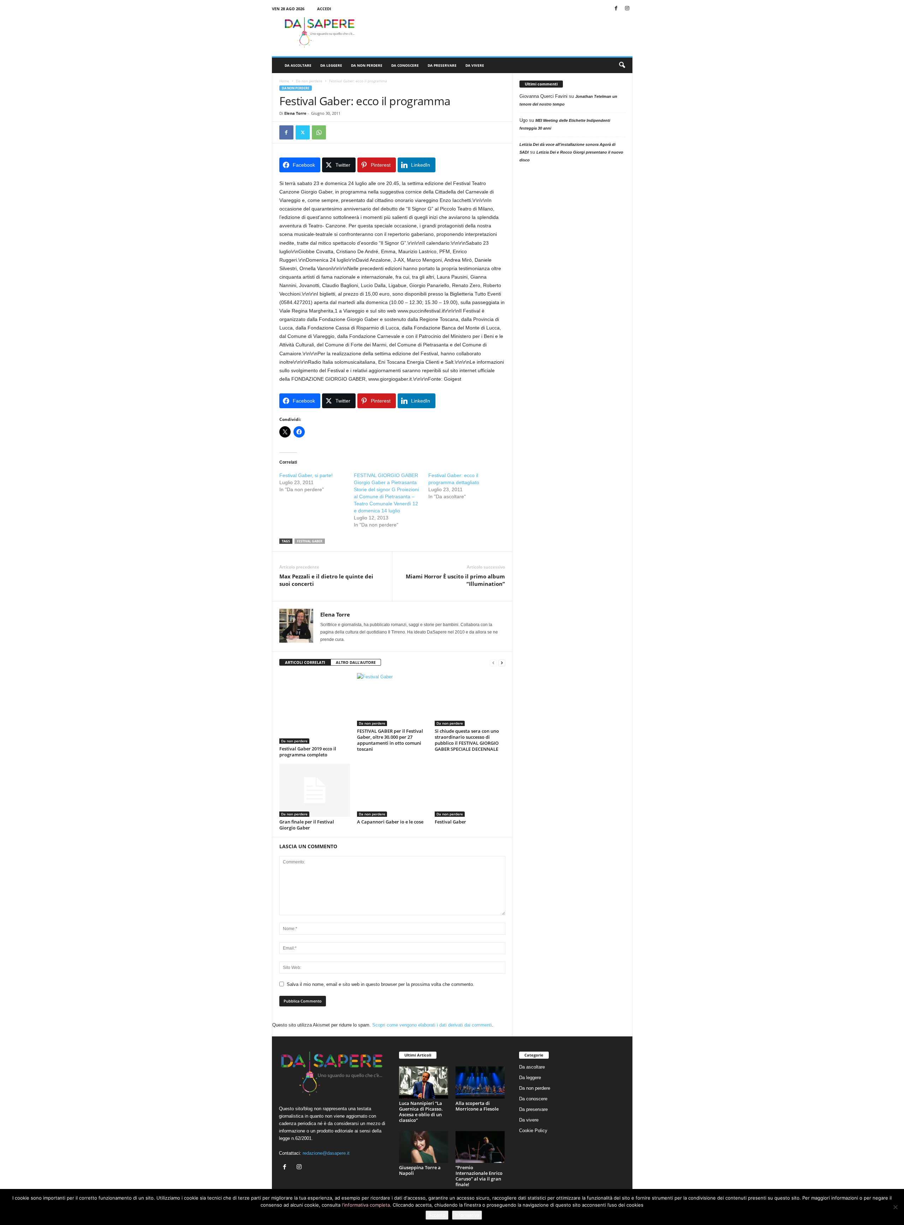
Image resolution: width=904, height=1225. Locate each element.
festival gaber (309, 541)
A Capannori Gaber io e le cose (390, 822)
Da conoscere (405, 65)
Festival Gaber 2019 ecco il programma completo (307, 751)
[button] (622, 65)
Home (284, 80)
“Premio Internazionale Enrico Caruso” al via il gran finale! (479, 1176)
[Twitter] (303, 132)
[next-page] (501, 662)
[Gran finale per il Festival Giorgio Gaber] (314, 790)
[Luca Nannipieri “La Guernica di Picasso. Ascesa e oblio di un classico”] (423, 1082)
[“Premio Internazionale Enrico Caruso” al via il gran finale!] (480, 1147)
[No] (895, 1207)
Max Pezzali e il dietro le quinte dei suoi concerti (326, 580)
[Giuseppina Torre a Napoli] (423, 1147)
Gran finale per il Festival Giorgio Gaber (306, 825)
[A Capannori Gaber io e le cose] (392, 790)
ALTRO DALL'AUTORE (356, 662)
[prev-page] (493, 662)
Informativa (467, 1215)
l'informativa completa (366, 1205)
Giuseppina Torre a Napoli (420, 1170)
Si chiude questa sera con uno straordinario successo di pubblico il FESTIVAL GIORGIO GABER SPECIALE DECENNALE (467, 740)
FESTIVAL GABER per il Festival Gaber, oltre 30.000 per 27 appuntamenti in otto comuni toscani (390, 740)
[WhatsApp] (319, 132)
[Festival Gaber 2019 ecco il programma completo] (314, 708)
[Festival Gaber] (470, 790)
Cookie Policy (533, 1130)
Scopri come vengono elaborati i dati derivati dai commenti (432, 1025)
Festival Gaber (450, 822)
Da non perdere (366, 65)
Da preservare (442, 65)
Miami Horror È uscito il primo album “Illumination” (455, 580)
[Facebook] (616, 9)
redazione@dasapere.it (326, 1153)
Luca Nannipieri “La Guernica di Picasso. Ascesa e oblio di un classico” (421, 1111)
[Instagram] (627, 9)
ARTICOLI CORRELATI (305, 662)
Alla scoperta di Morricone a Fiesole (477, 1106)
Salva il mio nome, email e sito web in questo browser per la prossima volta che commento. (380, 984)
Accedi (324, 8)
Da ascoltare (298, 65)
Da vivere (474, 65)
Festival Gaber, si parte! (306, 475)
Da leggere (331, 65)
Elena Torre (295, 113)
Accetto (437, 1215)
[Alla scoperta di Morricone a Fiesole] (480, 1082)
